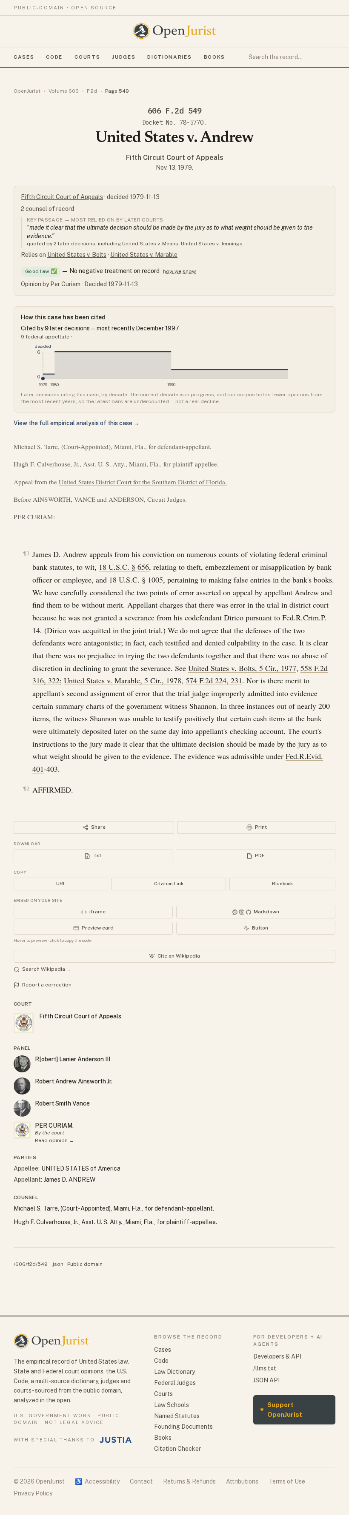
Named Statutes (177, 1416)
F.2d (92, 91)
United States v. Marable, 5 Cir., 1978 (122, 680)
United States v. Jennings (212, 244)
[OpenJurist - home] (174, 31)
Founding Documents (183, 1426)
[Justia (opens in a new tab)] (115, 1439)
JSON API (266, 1380)
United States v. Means (150, 244)
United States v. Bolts (76, 254)
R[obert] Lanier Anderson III (72, 1059)
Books (214, 57)
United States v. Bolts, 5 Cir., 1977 (242, 668)
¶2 (26, 788)
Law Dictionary (174, 1371)
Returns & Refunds (189, 1481)
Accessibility (97, 1481)
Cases (24, 57)
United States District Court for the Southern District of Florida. (143, 482)
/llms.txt (264, 1368)
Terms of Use (287, 1481)
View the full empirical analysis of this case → (77, 423)
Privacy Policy (33, 1493)
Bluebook (282, 883)
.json (57, 1264)
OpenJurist (27, 91)
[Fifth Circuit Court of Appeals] (22, 1130)
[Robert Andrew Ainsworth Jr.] (22, 1085)
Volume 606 (64, 91)
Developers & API (277, 1356)
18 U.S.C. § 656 (124, 567)
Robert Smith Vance (62, 1103)
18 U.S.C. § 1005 (136, 579)
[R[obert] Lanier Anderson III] (22, 1063)
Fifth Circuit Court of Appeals (174, 157)
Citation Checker (177, 1448)
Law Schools (171, 1404)
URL (61, 883)
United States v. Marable (143, 254)
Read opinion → (54, 1140)
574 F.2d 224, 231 (214, 680)
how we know (179, 271)
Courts (87, 57)
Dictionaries (169, 57)
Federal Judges (175, 1382)
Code (54, 57)
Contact (141, 1481)
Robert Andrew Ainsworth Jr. (73, 1081)
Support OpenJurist (281, 1409)
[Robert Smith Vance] (22, 1108)
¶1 (26, 553)
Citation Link (168, 883)
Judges (123, 57)
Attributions (242, 1481)
